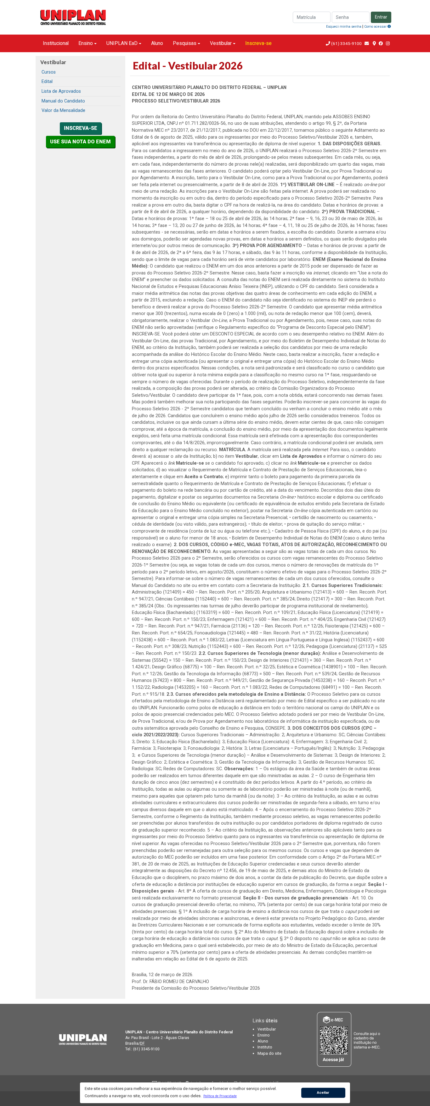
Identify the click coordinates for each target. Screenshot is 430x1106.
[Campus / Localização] (374, 43)
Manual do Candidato (63, 101)
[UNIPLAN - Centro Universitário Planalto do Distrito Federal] (80, 1039)
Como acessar (376, 27)
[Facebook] (381, 43)
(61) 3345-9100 (346, 43)
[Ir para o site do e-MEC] (350, 1039)
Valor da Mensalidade (63, 110)
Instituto (264, 1047)
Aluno (157, 43)
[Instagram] (388, 43)
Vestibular (221, 43)
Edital (47, 81)
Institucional (56, 43)
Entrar (381, 17)
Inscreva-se (258, 43)
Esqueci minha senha (343, 27)
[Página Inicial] (73, 17)
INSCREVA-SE (80, 128)
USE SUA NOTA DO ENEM (80, 142)
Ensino (85, 43)
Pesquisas (184, 43)
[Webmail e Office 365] (367, 43)
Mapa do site (269, 1053)
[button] (219, 1096)
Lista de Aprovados (61, 91)
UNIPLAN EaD (122, 43)
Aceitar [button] (323, 1092)
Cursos (49, 72)
